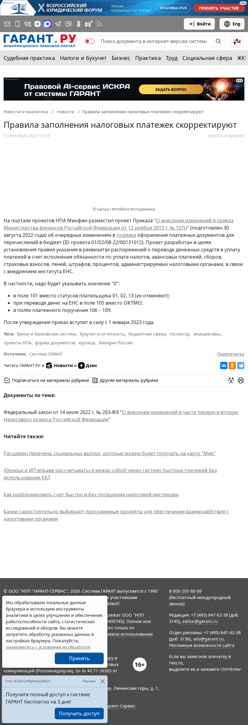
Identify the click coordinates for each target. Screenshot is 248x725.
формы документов (55, 343)
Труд (172, 57)
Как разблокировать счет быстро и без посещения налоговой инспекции (91, 494)
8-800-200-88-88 (185, 591)
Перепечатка (230, 354)
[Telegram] (240, 365)
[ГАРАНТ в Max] (47, 24)
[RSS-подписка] (99, 24)
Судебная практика (29, 57)
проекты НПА (17, 343)
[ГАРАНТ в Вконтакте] (27, 24)
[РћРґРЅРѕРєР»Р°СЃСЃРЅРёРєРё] (232, 365)
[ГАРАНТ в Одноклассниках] (78, 24)
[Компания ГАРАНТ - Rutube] (89, 24)
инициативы (207, 334)
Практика (148, 57)
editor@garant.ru (200, 621)
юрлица (87, 343)
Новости (63, 365)
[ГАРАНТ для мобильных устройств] (17, 24)
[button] (236, 41)
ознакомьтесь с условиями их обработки (48, 647)
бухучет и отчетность (102, 334)
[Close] (102, 681)
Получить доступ (79, 713)
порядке (126, 235)
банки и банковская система (46, 334)
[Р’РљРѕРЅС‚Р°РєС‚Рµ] (223, 365)
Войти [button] (204, 24)
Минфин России (115, 343)
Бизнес (121, 57)
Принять (79, 658)
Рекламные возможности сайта (201, 645)
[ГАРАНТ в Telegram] (58, 24)
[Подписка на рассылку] (7, 24)
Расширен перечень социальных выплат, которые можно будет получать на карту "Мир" (110, 453)
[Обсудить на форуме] (231, 380)
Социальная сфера (207, 57)
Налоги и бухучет (83, 57)
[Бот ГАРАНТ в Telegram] (68, 24)
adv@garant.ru (208, 639)
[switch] (90, 41)
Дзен (91, 365)
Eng (236, 24)
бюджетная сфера (147, 334)
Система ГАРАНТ (46, 354)
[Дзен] (37, 24)
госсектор (180, 334)
